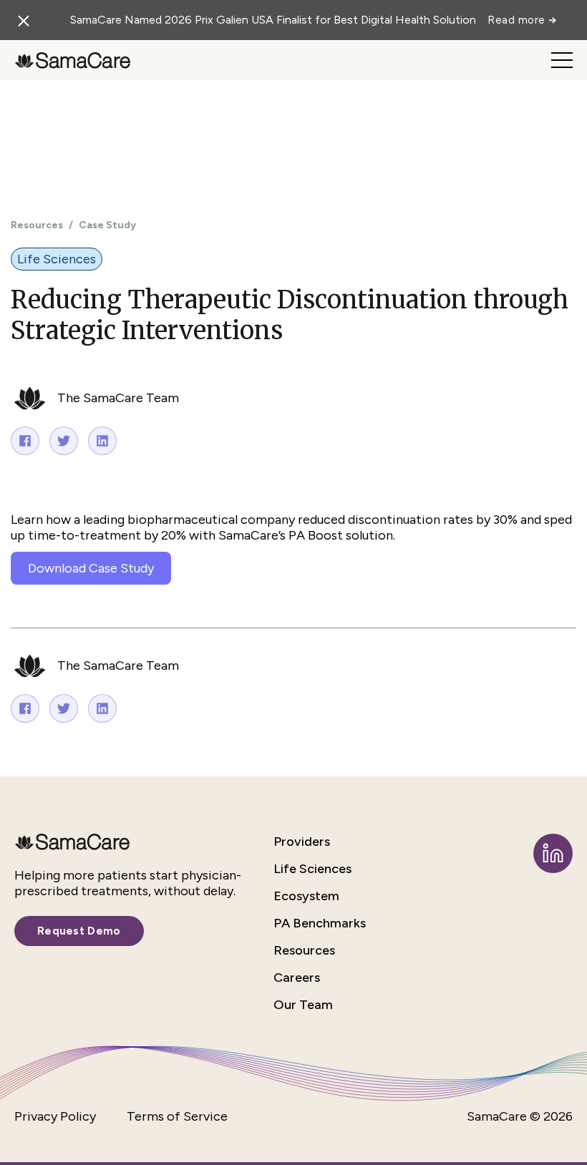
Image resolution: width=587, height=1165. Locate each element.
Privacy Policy (55, 1116)
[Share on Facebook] (25, 440)
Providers (301, 841)
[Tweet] (63, 440)
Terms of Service (177, 1116)
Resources (37, 225)
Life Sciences (312, 869)
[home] (72, 60)
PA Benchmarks (319, 923)
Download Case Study (91, 568)
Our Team (303, 1005)
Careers (296, 977)
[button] (562, 60)
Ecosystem (306, 896)
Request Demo (79, 931)
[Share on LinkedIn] (102, 440)
